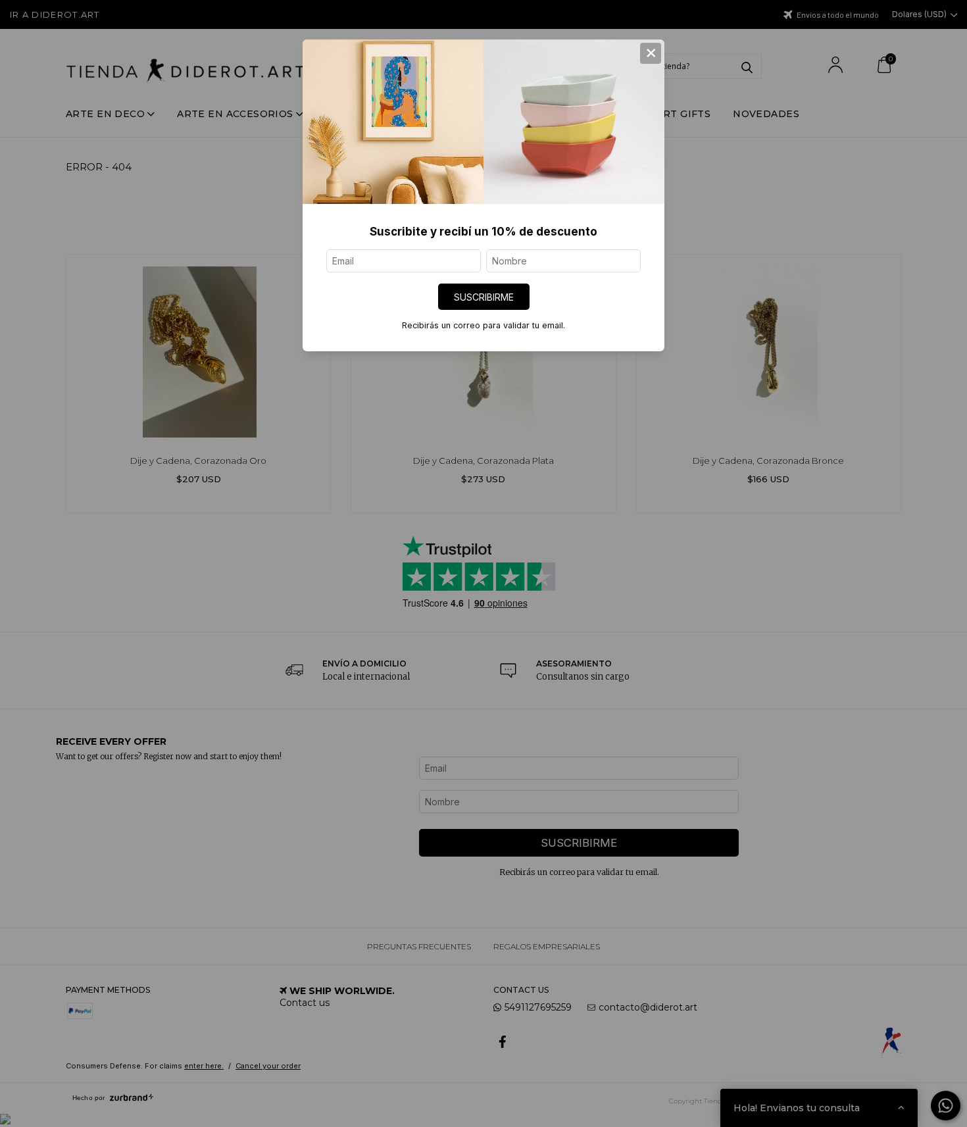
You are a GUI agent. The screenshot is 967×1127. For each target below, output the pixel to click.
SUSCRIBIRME (484, 297)
